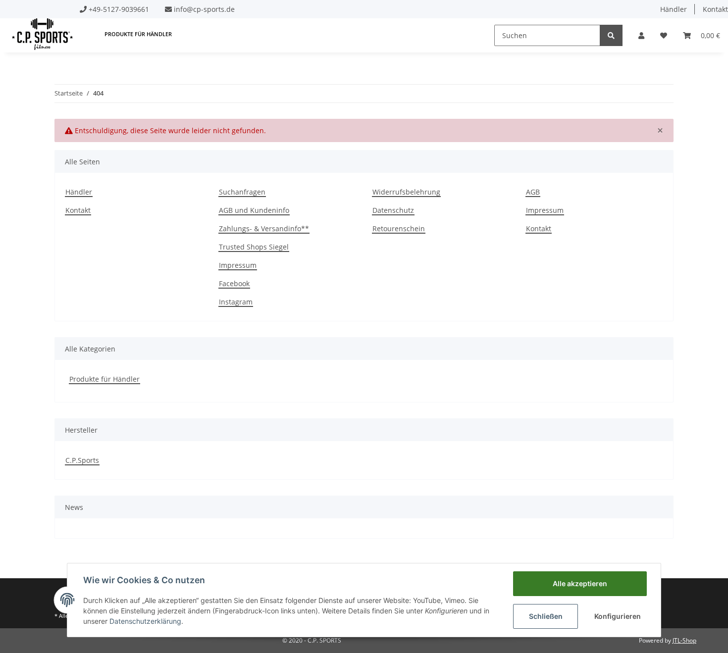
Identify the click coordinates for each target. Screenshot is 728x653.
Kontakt (78, 210)
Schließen (546, 616)
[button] (641, 35)
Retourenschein (398, 228)
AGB (533, 192)
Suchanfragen (242, 192)
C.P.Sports (82, 460)
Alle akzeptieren (580, 583)
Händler (673, 9)
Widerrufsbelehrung (406, 192)
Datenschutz (393, 210)
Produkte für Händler (104, 379)
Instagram (236, 301)
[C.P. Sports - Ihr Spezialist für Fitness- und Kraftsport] (42, 34)
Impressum (238, 265)
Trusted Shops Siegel (254, 246)
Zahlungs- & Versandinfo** (264, 228)
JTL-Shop (684, 640)
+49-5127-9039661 (119, 9)
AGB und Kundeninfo (254, 210)
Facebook (234, 283)
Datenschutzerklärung (145, 621)
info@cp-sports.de (204, 9)
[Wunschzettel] (663, 35)
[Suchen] (611, 35)
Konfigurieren (617, 616)
